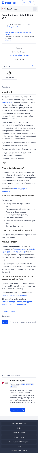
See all (34, 66)
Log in (5, 322)
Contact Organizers (19, 423)
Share (5, 311)
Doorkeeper (23, 450)
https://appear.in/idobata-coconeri (15, 295)
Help (19, 428)
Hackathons (29, 384)
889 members (15, 384)
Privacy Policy (19, 437)
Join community (18, 410)
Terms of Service (19, 432)
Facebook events (19, 249)
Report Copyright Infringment (19, 442)
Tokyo (23, 384)
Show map (8, 41)
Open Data (14, 386)
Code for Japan (12, 9)
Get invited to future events (19, 55)
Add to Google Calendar (12, 27)
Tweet (13, 311)
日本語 (19, 446)
